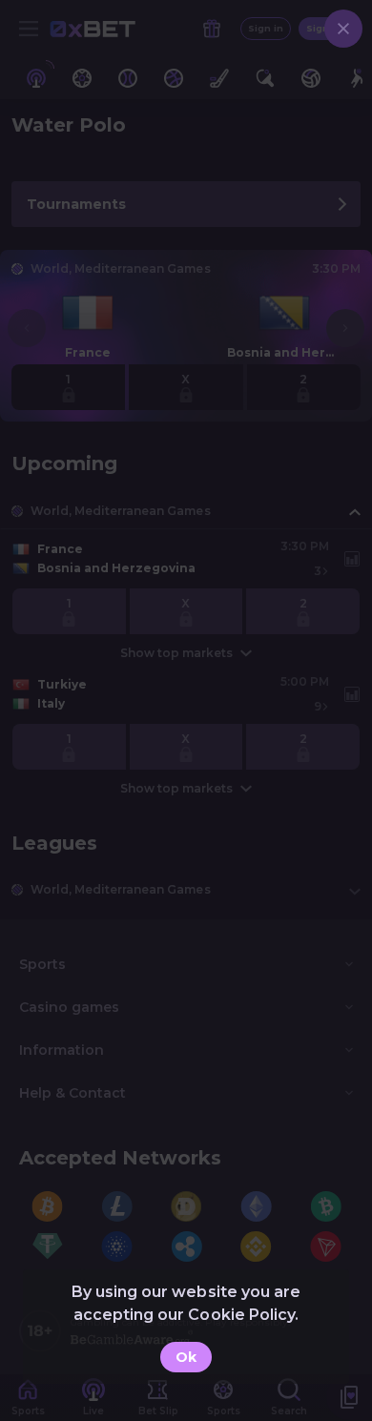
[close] (343, 28)
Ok (186, 1357)
